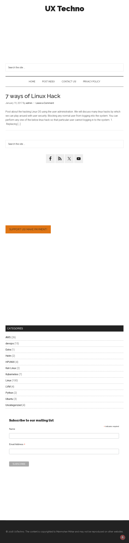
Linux (8, 380)
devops (10, 343)
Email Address (17, 444)
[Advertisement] (64, 37)
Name (12, 429)
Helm (8, 355)
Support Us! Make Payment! (28, 229)
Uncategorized (14, 405)
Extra (8, 349)
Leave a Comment (45, 103)
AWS (8, 337)
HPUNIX (10, 361)
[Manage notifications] (122, 537)
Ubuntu (9, 398)
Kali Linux (11, 368)
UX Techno (64, 8)
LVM (8, 386)
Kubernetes (12, 374)
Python (9, 392)
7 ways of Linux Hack (33, 96)
